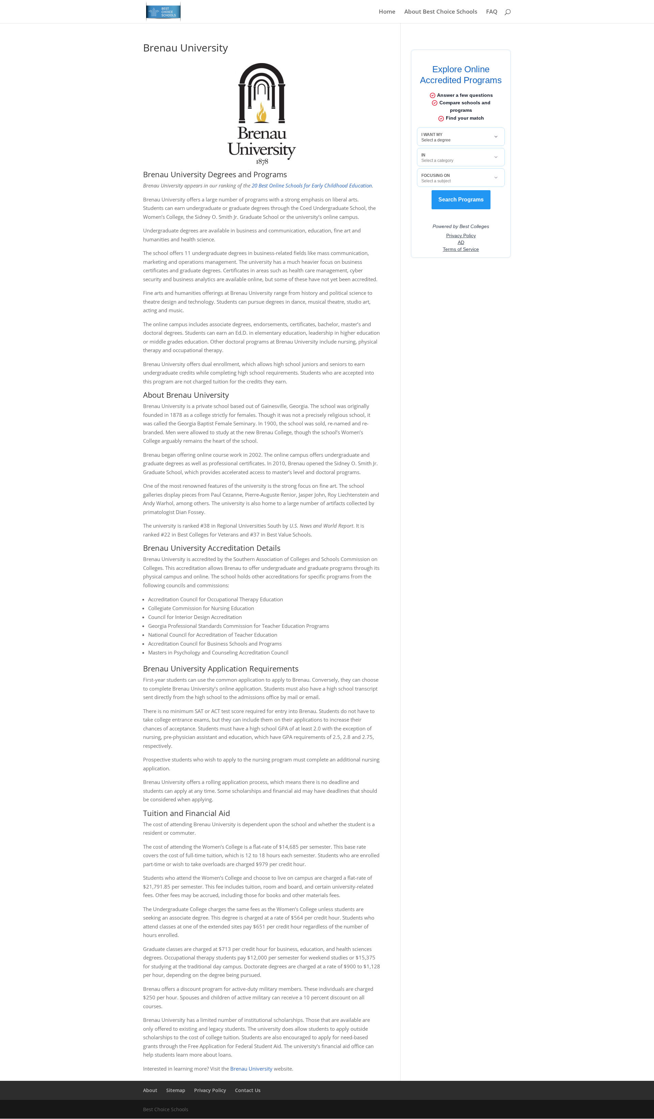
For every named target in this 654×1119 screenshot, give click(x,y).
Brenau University (251, 1068)
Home (387, 12)
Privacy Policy (210, 1090)
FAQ (491, 12)
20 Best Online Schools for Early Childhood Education (312, 185)
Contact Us (248, 1090)
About (150, 1090)
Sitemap (175, 1090)
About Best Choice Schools (440, 12)
